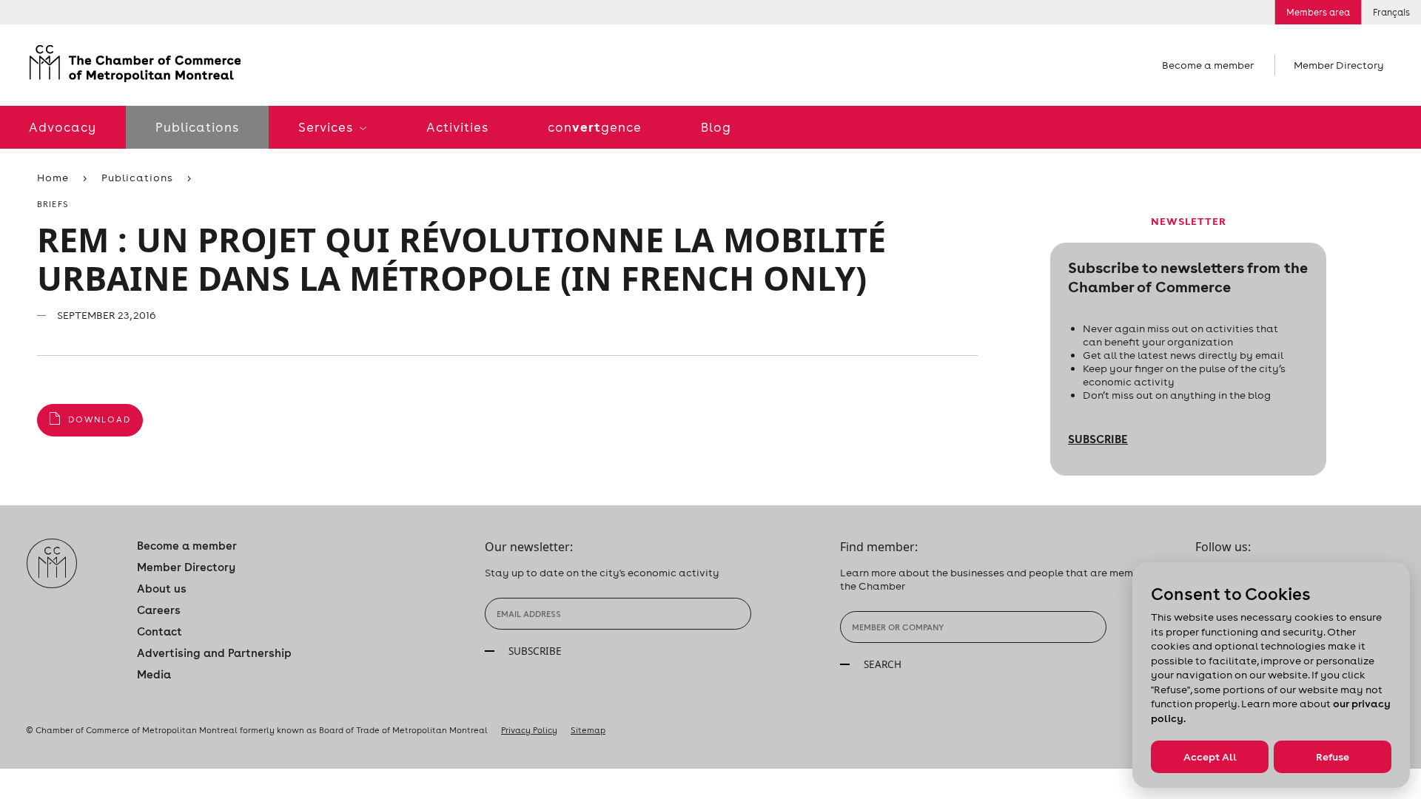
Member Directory (1339, 65)
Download (99, 419)
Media (154, 674)
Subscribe (1098, 438)
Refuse (1332, 756)
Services (327, 127)
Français (1391, 12)
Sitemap (588, 730)
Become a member (1208, 65)
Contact (159, 631)
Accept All (1210, 756)
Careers (159, 610)
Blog (716, 127)
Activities (457, 127)
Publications (197, 127)
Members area (1318, 12)
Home (53, 177)
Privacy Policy (529, 730)
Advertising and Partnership (214, 653)
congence (595, 126)
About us (162, 588)
